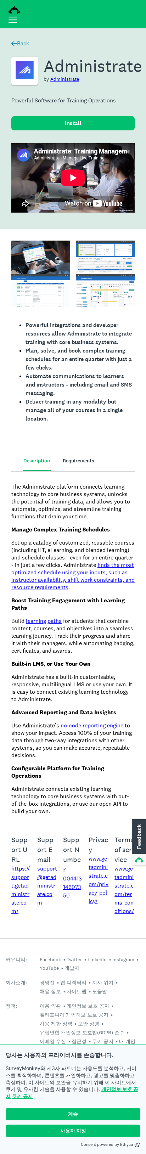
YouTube (49, 968)
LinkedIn (97, 959)
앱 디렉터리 (73, 982)
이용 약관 (50, 1006)
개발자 (71, 968)
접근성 (79, 1041)
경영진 (47, 982)
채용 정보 (50, 991)
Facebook (50, 959)
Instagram (123, 959)
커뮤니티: (16, 959)
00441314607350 (72, 887)
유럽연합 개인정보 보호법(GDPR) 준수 (82, 1032)
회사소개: (16, 982)
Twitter (74, 959)
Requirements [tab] (78, 460)
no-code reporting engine (92, 725)
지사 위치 (102, 982)
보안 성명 (88, 1023)
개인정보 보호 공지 (88, 1006)
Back (23, 43)
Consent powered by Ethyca (107, 1144)
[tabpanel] (73, 649)
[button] (138, 842)
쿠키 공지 (22, 1096)
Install (73, 123)
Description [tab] (36, 460)
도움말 (99, 991)
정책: (11, 1006)
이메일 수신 (53, 1041)
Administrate (64, 79)
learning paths (44, 621)
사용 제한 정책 (56, 1023)
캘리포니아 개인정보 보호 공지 (74, 1015)
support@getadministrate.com (47, 885)
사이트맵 (76, 991)
